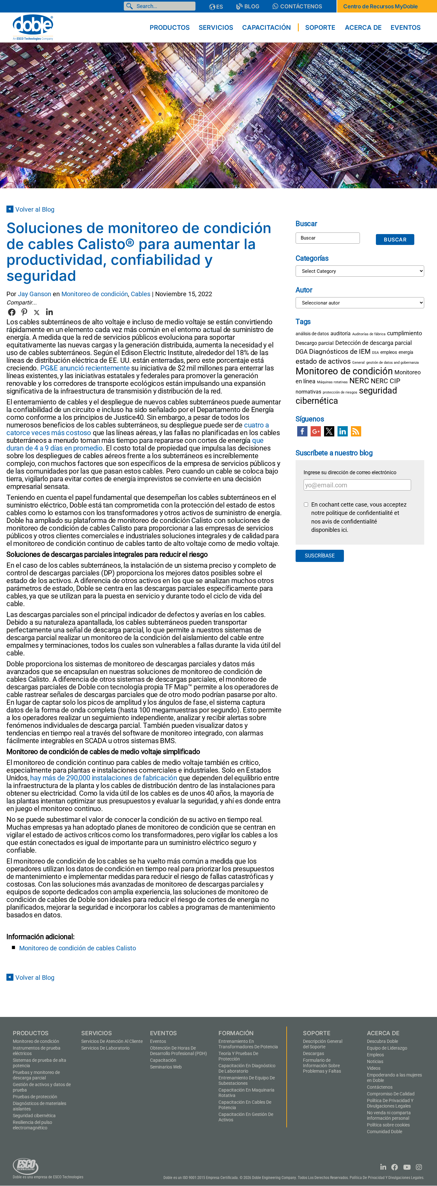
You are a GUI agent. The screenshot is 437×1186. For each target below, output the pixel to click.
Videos (373, 1068)
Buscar (130, 6)
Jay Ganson (34, 294)
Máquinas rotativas (332, 382)
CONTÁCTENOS (301, 6)
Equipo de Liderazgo (387, 1048)
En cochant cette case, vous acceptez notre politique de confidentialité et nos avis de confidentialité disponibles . (359, 517)
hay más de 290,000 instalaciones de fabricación (103, 778)
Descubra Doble (382, 1041)
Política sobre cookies (388, 1124)
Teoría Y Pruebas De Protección (238, 1056)
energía (406, 352)
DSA (375, 353)
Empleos (375, 1054)
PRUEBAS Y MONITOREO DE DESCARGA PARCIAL (36, 1075)
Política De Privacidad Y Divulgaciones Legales (390, 1103)
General (358, 363)
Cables (140, 294)
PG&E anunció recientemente (85, 368)
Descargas (313, 1053)
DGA (301, 351)
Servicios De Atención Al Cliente (112, 1041)
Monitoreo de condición (94, 294)
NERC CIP (385, 381)
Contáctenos (380, 1087)
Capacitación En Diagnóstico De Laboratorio (247, 1068)
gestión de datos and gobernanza (392, 363)
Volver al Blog (34, 209)
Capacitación (163, 1060)
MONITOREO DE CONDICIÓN (36, 1041)
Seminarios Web (166, 1066)
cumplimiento (404, 333)
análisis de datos (312, 333)
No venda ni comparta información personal (389, 1115)
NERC (359, 380)
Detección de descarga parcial (373, 342)
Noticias (375, 1061)
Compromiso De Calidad (391, 1093)
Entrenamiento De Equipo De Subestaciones (247, 1080)
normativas (308, 392)
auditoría (340, 333)
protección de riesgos (340, 392)
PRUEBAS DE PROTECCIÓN (35, 1096)
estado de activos (323, 361)
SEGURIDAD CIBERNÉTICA (34, 1115)
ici (344, 530)
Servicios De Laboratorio (105, 1048)
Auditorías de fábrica (368, 334)
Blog (251, 6)
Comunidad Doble (384, 1131)
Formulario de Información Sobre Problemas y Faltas (322, 1066)
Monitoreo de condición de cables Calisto (77, 948)
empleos (388, 352)
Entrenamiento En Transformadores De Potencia (248, 1044)
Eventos (158, 1041)
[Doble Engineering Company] (33, 27)
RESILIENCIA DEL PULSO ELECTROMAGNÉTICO (32, 1125)
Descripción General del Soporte (322, 1044)
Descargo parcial (315, 343)
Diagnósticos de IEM (339, 351)
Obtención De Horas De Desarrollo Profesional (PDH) (178, 1050)
